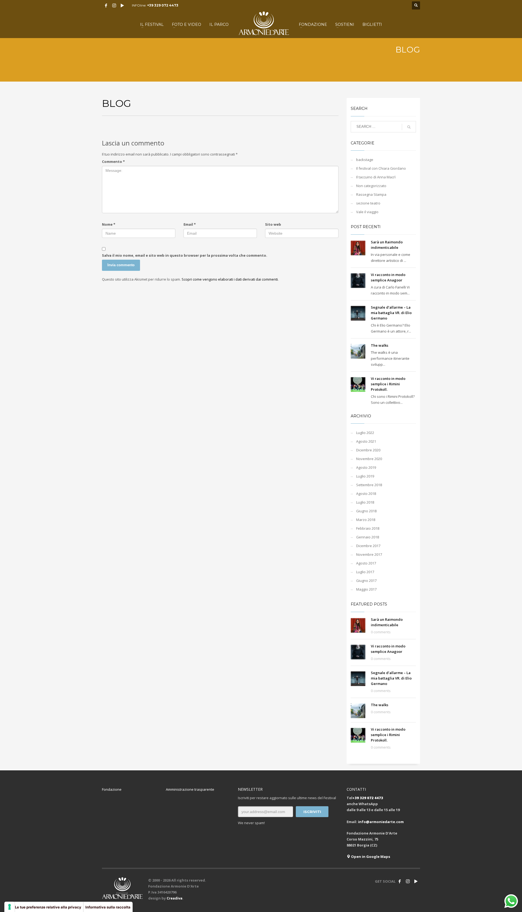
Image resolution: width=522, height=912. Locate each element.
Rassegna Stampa (371, 194)
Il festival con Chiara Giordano (381, 168)
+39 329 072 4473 (162, 5)
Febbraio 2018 (367, 528)
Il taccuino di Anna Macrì (376, 177)
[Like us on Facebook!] (400, 881)
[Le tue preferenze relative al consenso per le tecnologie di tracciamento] (9, 907)
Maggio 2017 (366, 589)
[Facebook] (106, 5)
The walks (379, 345)
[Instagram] (114, 5)
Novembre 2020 (369, 458)
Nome (108, 224)
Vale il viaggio (367, 211)
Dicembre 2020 (368, 450)
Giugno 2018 (366, 510)
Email (190, 224)
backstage (364, 159)
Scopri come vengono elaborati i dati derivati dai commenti (230, 279)
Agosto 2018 (366, 493)
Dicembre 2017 (368, 545)
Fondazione (112, 789)
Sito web (273, 224)
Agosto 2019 (366, 467)
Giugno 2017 (366, 580)
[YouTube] (122, 5)
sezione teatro (368, 203)
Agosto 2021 (366, 441)
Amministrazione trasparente (190, 789)
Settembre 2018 (369, 484)
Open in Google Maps (370, 856)
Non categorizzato (371, 185)
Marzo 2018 (365, 519)
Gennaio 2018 (367, 537)
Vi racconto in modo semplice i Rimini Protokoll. (388, 384)
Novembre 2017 (369, 554)
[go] (409, 127)
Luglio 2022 (365, 432)
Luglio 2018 (365, 502)
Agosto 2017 (366, 563)
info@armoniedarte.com (381, 821)
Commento (113, 161)
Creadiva (174, 898)
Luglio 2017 (365, 571)
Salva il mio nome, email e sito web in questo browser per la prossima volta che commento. (184, 255)
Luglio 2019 (365, 476)
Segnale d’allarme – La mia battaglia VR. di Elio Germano (391, 313)
